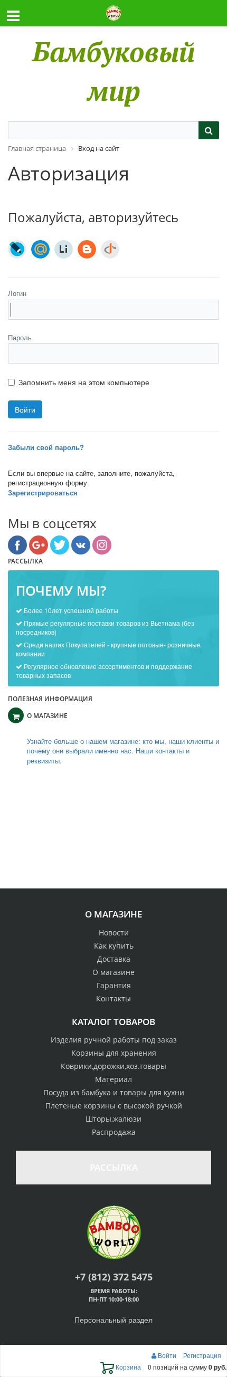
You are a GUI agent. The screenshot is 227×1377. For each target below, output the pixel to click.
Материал (113, 1079)
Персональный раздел (113, 1319)
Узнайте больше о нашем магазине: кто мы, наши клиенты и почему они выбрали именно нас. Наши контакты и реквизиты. (123, 751)
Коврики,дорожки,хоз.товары (113, 1066)
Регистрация (202, 1355)
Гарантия (114, 985)
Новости (114, 932)
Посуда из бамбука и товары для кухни (113, 1092)
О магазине (113, 972)
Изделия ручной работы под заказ (114, 1040)
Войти (167, 1355)
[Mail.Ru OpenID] (40, 249)
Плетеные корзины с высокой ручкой (113, 1106)
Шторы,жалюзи (113, 1119)
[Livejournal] (17, 249)
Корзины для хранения (113, 1053)
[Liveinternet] (63, 249)
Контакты (113, 998)
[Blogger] (87, 249)
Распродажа (114, 1132)
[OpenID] (110, 249)
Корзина (127, 1366)
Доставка (113, 959)
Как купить (114, 946)
